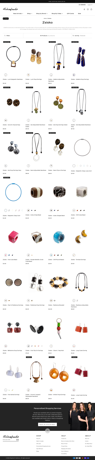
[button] (91, 9)
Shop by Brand (41, 13)
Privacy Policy (64, 446)
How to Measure (64, 451)
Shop (29, 13)
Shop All (38, 438)
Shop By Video (57, 13)
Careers (86, 441)
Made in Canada (39, 441)
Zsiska (49, 18)
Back (6, 18)
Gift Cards (70, 13)
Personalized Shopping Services (43, 446)
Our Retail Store (88, 443)
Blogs (37, 451)
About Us (87, 438)
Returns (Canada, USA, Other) (67, 441)
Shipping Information (66, 448)
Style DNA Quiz (39, 448)
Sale (79, 13)
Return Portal (64, 443)
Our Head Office (88, 446)
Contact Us (63, 438)
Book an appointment (47, 424)
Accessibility (64, 453)
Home (45, 18)
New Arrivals (17, 13)
